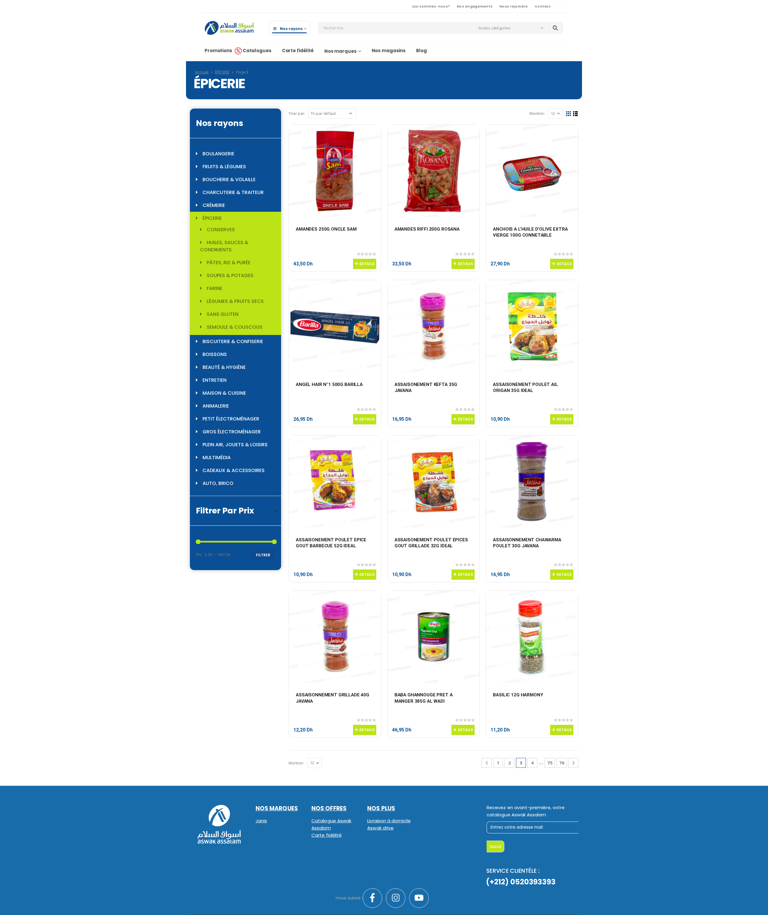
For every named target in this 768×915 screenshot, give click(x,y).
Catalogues (257, 50)
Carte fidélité (298, 50)
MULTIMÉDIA (216, 457)
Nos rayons (291, 28)
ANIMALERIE (215, 405)
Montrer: (537, 113)
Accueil (201, 72)
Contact (543, 6)
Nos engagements (475, 6)
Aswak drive (380, 828)
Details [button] (367, 263)
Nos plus (381, 808)
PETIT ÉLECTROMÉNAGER (230, 418)
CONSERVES (221, 229)
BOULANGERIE (218, 153)
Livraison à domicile (388, 821)
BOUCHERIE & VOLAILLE (229, 179)
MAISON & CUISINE (224, 393)
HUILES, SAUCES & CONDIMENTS (224, 246)
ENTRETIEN (214, 380)
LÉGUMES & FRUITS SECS (235, 301)
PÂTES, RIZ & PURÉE (228, 262)
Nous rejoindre (514, 6)
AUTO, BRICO (217, 483)
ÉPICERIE (222, 72)
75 (550, 763)
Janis (261, 821)
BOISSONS (214, 354)
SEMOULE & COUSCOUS (234, 327)
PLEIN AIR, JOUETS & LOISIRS (235, 444)
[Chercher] (555, 28)
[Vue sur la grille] (569, 114)
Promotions (218, 50)
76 (562, 763)
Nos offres (328, 808)
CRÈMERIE (213, 205)
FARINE (214, 288)
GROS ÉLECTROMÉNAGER (231, 431)
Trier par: (297, 113)
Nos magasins (389, 50)
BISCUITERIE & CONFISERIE (232, 341)
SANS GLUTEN (222, 314)
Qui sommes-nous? (431, 6)
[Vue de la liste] (575, 114)
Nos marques (340, 51)
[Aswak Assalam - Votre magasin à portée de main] (229, 28)
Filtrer (263, 555)
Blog (421, 50)
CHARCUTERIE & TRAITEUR (233, 192)
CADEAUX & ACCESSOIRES (233, 470)
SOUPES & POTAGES (230, 275)
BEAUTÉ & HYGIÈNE (224, 367)
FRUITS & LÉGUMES (224, 166)
